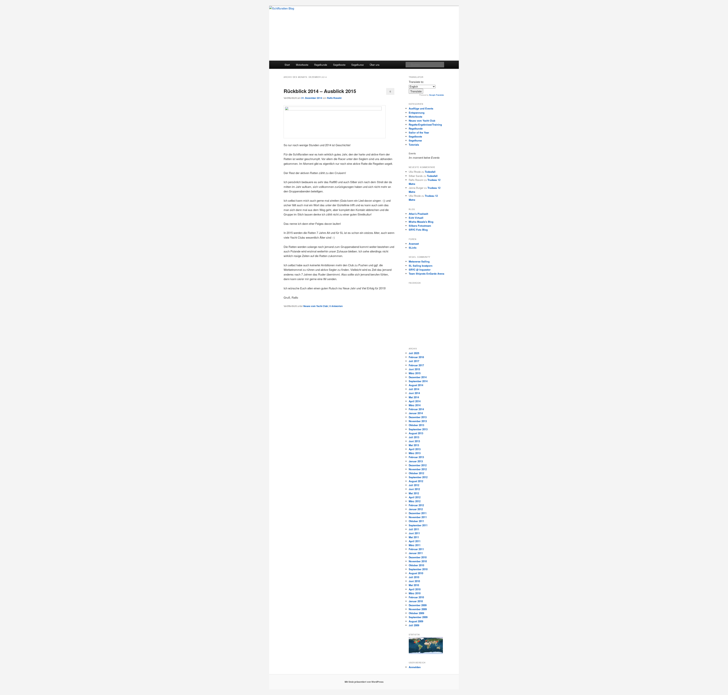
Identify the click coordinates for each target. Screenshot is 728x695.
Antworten (336, 306)
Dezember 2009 (418, 605)
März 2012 (414, 501)
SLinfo (413, 247)
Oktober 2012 (416, 473)
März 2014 (414, 405)
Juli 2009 (414, 625)
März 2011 (414, 545)
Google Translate (436, 95)
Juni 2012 (414, 489)
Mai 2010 (414, 585)
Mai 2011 (414, 537)
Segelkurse (357, 64)
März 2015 (414, 373)
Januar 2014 (416, 413)
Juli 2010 (414, 577)
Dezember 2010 (418, 557)
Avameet (414, 243)
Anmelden (415, 667)
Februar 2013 (416, 457)
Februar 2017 (416, 365)
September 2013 (418, 429)
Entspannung (416, 112)
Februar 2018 (416, 357)
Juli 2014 (414, 389)
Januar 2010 (416, 601)
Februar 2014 (416, 409)
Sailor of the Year (419, 132)
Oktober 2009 (416, 613)
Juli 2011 (414, 529)
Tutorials (414, 144)
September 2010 (418, 569)
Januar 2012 (416, 509)
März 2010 (414, 593)
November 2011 (418, 517)
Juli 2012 (414, 485)
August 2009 (416, 621)
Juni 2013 (414, 441)
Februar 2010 (416, 597)
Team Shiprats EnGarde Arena (426, 273)
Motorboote (302, 64)
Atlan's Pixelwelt (418, 214)
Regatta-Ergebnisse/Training (425, 124)
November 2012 (418, 469)
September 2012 (418, 477)
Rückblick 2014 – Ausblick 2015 (320, 90)
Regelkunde (320, 64)
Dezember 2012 (418, 465)
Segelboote (339, 64)
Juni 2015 (414, 369)
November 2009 (418, 609)
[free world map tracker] (426, 653)
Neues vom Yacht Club (315, 306)
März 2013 (414, 453)
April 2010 (414, 589)
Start (287, 64)
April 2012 (414, 497)
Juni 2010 (414, 581)
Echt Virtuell (416, 217)
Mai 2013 (414, 445)
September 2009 (418, 617)
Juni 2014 (414, 393)
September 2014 (418, 381)
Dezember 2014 (418, 377)
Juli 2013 (414, 437)
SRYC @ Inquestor (420, 269)
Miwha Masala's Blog (421, 221)
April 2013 (414, 449)
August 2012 (416, 481)
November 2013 (418, 421)
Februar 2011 (416, 549)
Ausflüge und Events (421, 108)
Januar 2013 (416, 461)
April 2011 (414, 541)
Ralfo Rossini (334, 98)
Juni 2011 (414, 533)
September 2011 (418, 525)
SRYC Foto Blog (418, 229)
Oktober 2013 (416, 425)
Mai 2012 (414, 493)
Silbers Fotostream (420, 225)
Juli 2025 (414, 353)
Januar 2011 (416, 553)
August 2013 (416, 433)
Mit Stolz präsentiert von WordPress (364, 681)
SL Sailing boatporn (420, 265)
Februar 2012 (416, 505)
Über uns (375, 64)
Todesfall (430, 171)
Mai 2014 (414, 397)
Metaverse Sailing (419, 261)
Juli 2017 (414, 361)
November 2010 (418, 561)
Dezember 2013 (418, 417)
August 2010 (416, 573)
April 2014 (414, 401)
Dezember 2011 (418, 513)
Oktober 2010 (416, 565)
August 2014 (416, 385)
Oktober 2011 (416, 521)
